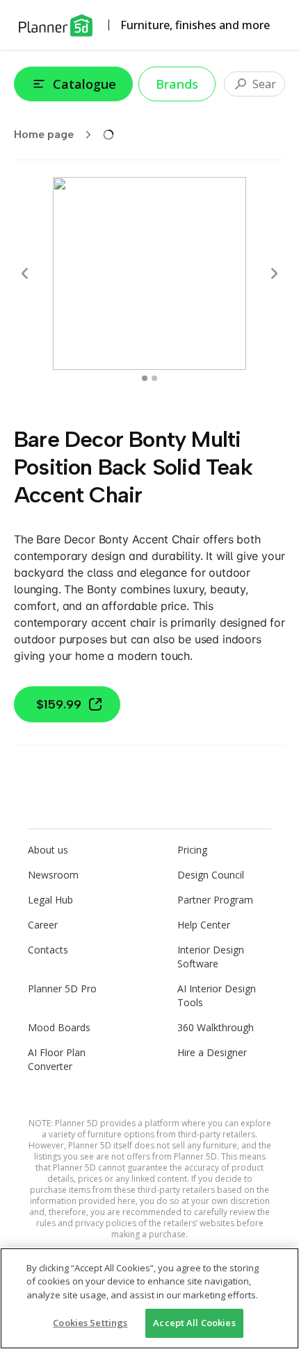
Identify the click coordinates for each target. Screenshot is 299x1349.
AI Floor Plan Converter (57, 1059)
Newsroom (53, 874)
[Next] (274, 273)
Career (43, 924)
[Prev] (25, 273)
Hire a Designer (212, 1052)
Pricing (192, 849)
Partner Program (215, 899)
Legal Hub (50, 899)
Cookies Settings (90, 1322)
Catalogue (84, 84)
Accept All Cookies (194, 1322)
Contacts (48, 949)
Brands (177, 84)
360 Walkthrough (215, 1027)
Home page (44, 134)
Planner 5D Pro (62, 988)
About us (48, 849)
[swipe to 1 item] (154, 378)
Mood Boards (59, 1027)
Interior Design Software (210, 956)
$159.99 (58, 704)
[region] (149, 1298)
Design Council (210, 874)
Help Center (203, 924)
